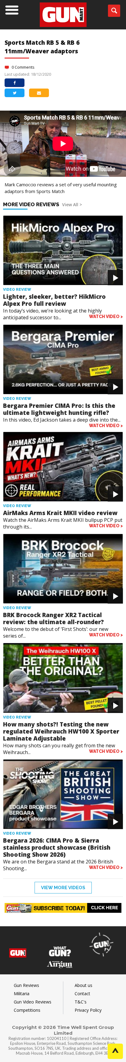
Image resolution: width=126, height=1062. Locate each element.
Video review (17, 289)
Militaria (21, 993)
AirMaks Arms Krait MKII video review (60, 513)
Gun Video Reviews (32, 1002)
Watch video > (106, 316)
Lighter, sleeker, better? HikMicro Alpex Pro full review (54, 300)
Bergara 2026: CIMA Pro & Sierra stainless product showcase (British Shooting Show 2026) (56, 847)
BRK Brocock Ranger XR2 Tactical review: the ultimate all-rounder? (53, 618)
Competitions (27, 1010)
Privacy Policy (88, 1010)
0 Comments (23, 67)
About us (83, 985)
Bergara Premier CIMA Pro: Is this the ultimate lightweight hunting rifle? (59, 409)
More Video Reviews (42, 204)
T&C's (81, 1002)
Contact (82, 993)
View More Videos (63, 887)
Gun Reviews (26, 985)
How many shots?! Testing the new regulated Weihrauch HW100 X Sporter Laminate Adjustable (61, 731)
